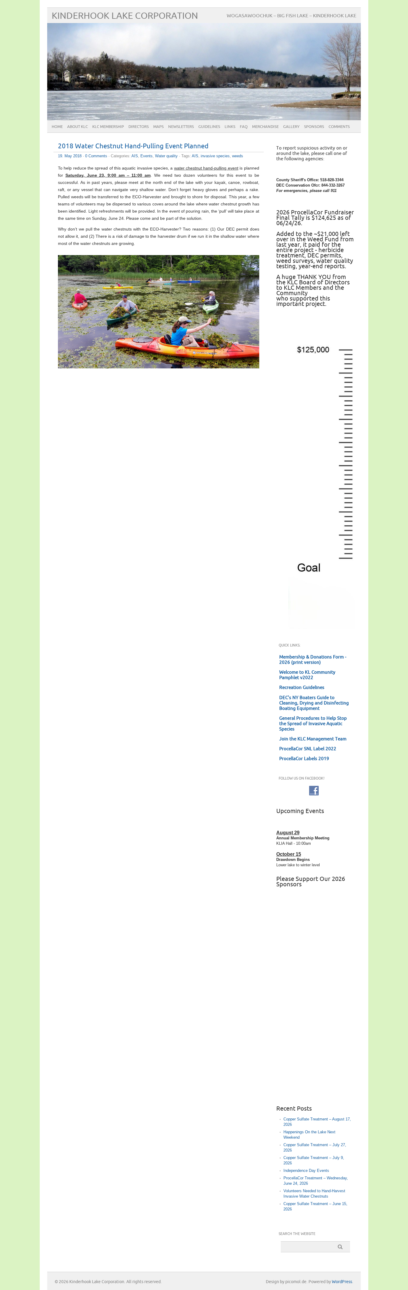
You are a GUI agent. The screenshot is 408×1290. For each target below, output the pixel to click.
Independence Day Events (306, 1170)
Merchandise (265, 127)
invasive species (215, 156)
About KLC (77, 127)
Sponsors (314, 127)
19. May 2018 (70, 156)
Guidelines (209, 127)
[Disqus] (158, 455)
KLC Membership (108, 127)
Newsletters (181, 127)
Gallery (291, 127)
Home (57, 127)
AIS (134, 156)
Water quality (166, 156)
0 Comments (96, 156)
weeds (237, 156)
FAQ (244, 127)
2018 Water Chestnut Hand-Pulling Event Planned (133, 146)
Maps (158, 127)
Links (230, 127)
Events (146, 156)
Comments (339, 127)
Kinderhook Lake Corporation (125, 16)
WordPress (342, 1282)
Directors (138, 127)
